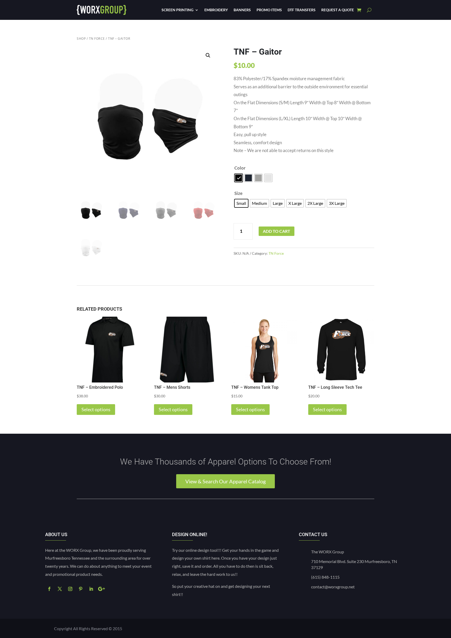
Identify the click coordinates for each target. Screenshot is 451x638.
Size (238, 193)
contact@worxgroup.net (333, 586)
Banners (242, 10)
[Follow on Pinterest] (80, 589)
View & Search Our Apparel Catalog (225, 481)
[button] (208, 55)
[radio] (238, 178)
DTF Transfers (302, 10)
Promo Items (269, 10)
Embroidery (216, 10)
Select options (95, 409)
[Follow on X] (60, 589)
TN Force (97, 38)
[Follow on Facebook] (49, 589)
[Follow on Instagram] (70, 589)
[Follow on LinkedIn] (91, 589)
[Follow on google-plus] (101, 589)
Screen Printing (177, 10)
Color (240, 168)
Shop (81, 38)
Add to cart (276, 231)
